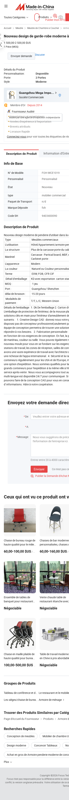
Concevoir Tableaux (45, 745)
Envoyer (39, 469)
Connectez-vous (16, 136)
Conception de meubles (20, 736)
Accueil (7, 27)
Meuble (19, 27)
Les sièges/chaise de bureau (20, 700)
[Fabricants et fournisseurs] (34, 6)
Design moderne (16, 745)
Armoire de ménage (50, 700)
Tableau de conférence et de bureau (25, 693)
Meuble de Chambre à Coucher (43, 27)
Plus (7, 762)
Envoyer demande (21, 56)
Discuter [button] (40, 54)
